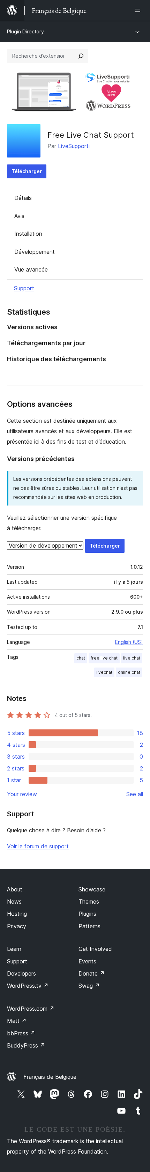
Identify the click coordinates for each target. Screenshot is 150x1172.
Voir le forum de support (38, 846)
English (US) (129, 642)
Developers (21, 973)
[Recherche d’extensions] (81, 56)
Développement (34, 251)
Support (24, 288)
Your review (22, 794)
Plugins (87, 913)
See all (134, 794)
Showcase (91, 889)
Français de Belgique (49, 1076)
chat (80, 658)
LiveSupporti (74, 146)
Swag (89, 985)
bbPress (21, 1033)
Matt (17, 1020)
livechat (104, 672)
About (14, 889)
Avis (19, 215)
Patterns (89, 926)
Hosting (17, 913)
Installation (28, 233)
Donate (91, 973)
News (14, 901)
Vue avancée (31, 269)
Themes (88, 901)
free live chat (104, 658)
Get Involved (95, 948)
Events (87, 961)
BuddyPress (26, 1045)
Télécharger (27, 171)
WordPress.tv (27, 985)
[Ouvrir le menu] (139, 10)
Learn (14, 948)
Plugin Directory (25, 31)
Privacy (16, 926)
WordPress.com (30, 1008)
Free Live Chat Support (90, 134)
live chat (131, 658)
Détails (23, 197)
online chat (129, 672)
